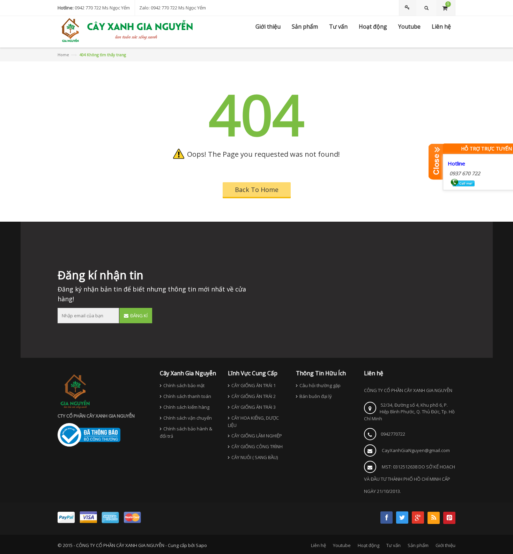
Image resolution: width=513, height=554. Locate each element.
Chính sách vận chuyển (187, 418)
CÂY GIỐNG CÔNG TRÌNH (257, 446)
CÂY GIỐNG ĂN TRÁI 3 (253, 407)
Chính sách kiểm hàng (186, 407)
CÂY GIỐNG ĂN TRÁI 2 (253, 396)
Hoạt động (368, 545)
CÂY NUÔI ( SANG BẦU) (254, 457)
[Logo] (75, 391)
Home (63, 54)
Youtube (342, 545)
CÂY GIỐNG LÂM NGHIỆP (256, 436)
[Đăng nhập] (408, 8)
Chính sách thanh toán (187, 396)
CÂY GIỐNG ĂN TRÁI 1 (253, 385)
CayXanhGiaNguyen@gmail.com (416, 450)
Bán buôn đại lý (315, 396)
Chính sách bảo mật (184, 385)
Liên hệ (318, 545)
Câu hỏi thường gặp (320, 385)
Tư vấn (393, 545)
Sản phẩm (418, 545)
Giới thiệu (445, 545)
